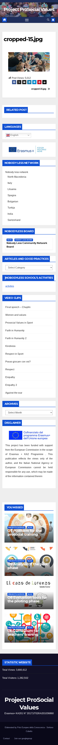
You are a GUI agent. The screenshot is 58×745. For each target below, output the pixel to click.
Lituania (12, 189)
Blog (9, 240)
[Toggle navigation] (27, 20)
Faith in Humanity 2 (15, 338)
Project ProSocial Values (29, 9)
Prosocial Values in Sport (19, 322)
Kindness (10, 346)
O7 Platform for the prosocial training (24, 533)
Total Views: (9, 670)
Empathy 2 (11, 385)
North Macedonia (17, 177)
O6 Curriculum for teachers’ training (23, 633)
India (10, 214)
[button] (48, 20)
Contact (6, 738)
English (14, 135)
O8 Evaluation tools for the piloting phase (27, 599)
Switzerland (14, 220)
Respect (9, 369)
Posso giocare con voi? (18, 361)
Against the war (13, 393)
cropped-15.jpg (38, 89)
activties (9, 286)
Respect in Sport (14, 354)
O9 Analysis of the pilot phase (27, 566)
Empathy (10, 377)
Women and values (15, 315)
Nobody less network (16, 172)
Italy (10, 183)
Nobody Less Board (23, 240)
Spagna (12, 195)
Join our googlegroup (23, 738)
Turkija (11, 207)
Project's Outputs (16, 527)
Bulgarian (13, 201)
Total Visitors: (9, 678)
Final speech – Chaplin (17, 307)
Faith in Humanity (14, 330)
